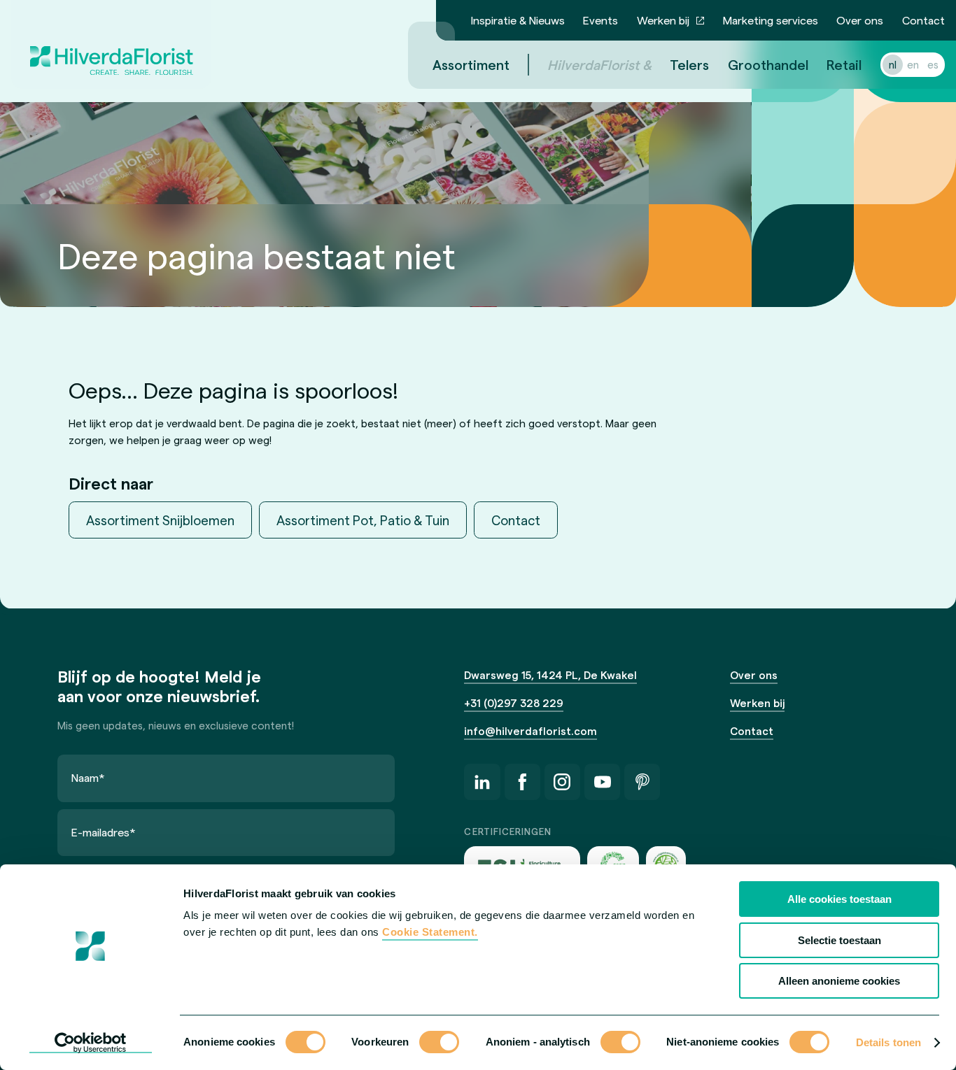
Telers (689, 64)
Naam (88, 777)
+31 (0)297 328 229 (513, 703)
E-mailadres (103, 832)
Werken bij (663, 20)
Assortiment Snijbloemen (160, 520)
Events (600, 20)
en (913, 64)
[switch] (439, 1043)
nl (893, 64)
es (933, 64)
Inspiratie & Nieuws (518, 20)
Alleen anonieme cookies (839, 981)
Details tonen (888, 1042)
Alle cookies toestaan (839, 899)
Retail (844, 64)
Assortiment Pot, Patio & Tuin (362, 520)
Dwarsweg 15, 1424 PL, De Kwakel (550, 675)
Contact (923, 20)
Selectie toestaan (839, 940)
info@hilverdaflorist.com (530, 731)
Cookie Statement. (430, 932)
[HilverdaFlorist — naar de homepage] (111, 44)
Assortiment (471, 64)
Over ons (859, 20)
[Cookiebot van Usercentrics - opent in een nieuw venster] (90, 1042)
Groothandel (768, 64)
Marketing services (770, 20)
